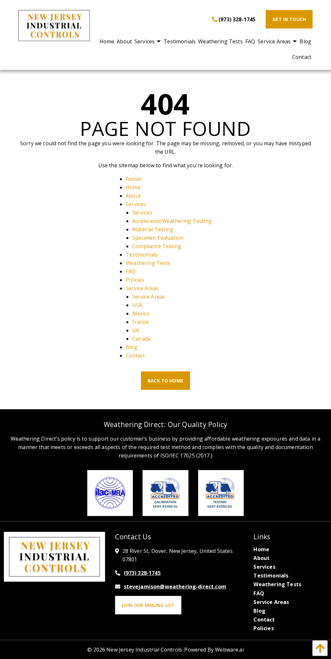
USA (137, 305)
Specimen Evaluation (157, 237)
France (140, 321)
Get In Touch (289, 19)
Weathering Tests (148, 263)
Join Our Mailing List (148, 605)
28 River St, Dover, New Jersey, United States (178, 555)
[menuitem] (107, 41)
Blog (131, 347)
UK (135, 330)
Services (136, 204)
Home (133, 187)
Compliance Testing (156, 246)
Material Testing (153, 229)
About (133, 195)
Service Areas (142, 288)
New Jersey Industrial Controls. (144, 649)
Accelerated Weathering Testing (172, 221)
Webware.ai (229, 649)
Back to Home (165, 381)
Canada (141, 338)
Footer (134, 178)
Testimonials (142, 254)
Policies (135, 279)
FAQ (130, 271)
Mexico (141, 313)
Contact (135, 355)
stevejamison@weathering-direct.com (175, 586)
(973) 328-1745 (236, 19)
